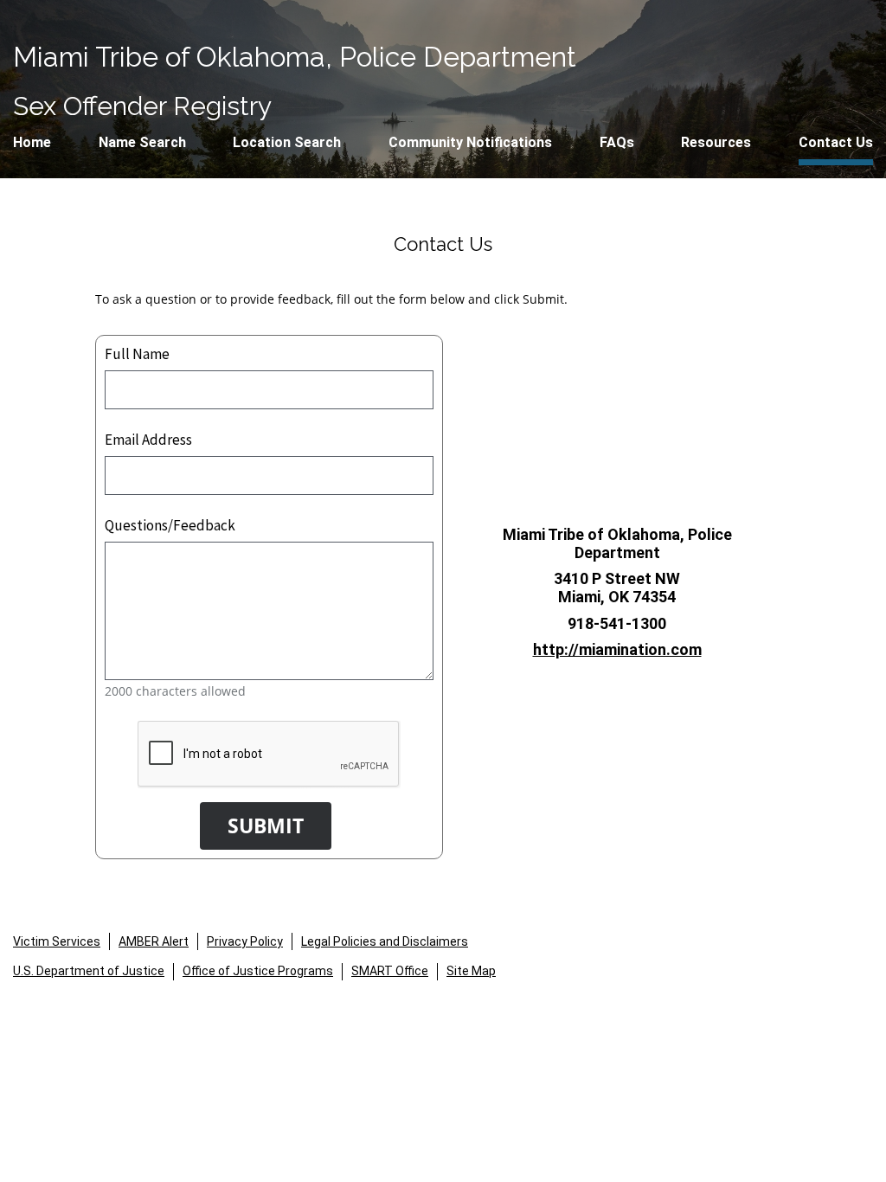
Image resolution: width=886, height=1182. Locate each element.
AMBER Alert (154, 941)
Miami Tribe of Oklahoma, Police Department (294, 57)
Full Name (137, 353)
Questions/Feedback (170, 525)
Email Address (148, 439)
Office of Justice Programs (258, 971)
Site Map (471, 971)
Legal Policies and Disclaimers (384, 941)
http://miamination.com (617, 649)
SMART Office (389, 971)
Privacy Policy (245, 941)
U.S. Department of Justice (88, 971)
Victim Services (56, 941)
